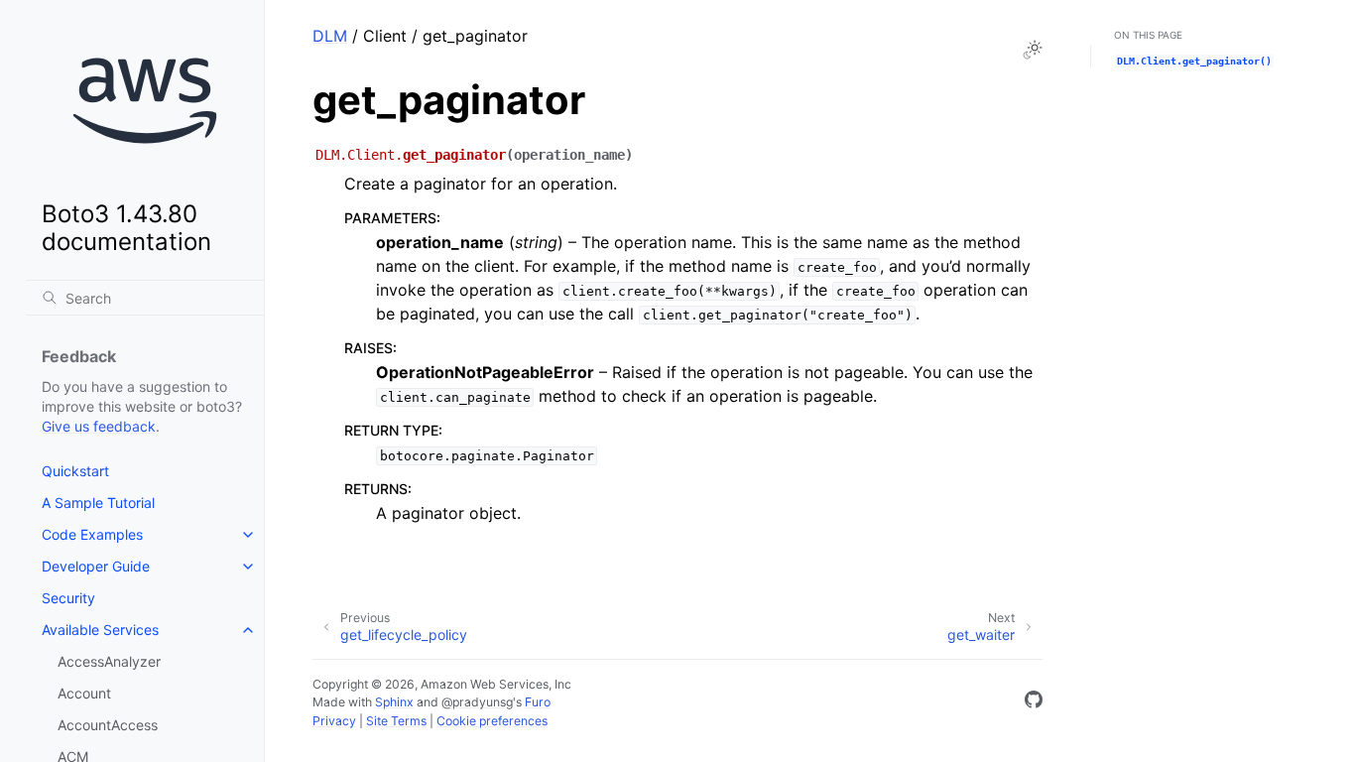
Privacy (334, 720)
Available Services (100, 629)
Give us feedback (99, 426)
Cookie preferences (492, 720)
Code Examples (92, 534)
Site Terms (396, 720)
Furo (538, 702)
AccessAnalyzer (109, 661)
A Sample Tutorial (98, 502)
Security (68, 597)
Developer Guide (96, 566)
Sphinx (394, 702)
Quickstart (75, 470)
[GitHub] (1034, 702)
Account (84, 693)
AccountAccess (108, 724)
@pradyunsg (477, 702)
